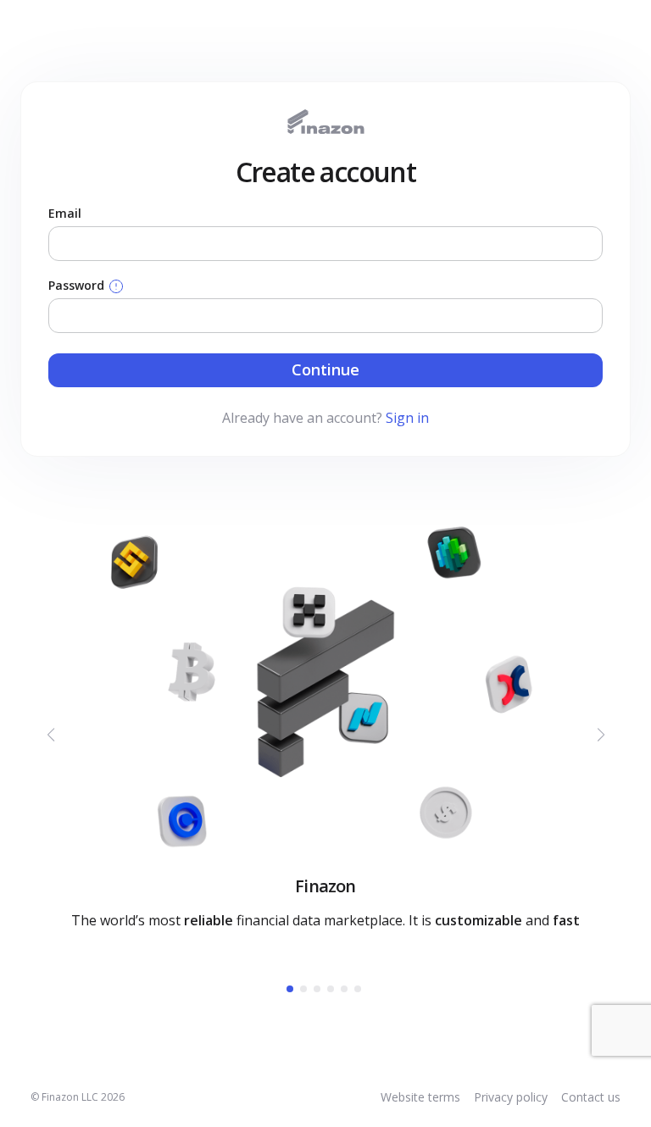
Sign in (407, 417)
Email (64, 213)
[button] (290, 988)
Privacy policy (511, 1097)
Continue (325, 369)
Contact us (590, 1097)
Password (78, 285)
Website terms (420, 1097)
